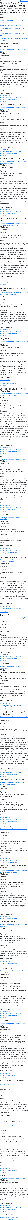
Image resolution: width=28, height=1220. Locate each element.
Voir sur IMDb (4, 101)
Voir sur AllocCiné (5, 95)
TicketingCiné (24, 1)
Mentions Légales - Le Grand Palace (10, 25)
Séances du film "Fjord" (19, 459)
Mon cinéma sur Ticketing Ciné (9, 1217)
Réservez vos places (6, 49)
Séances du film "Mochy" (19, 1178)
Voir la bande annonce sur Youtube (10, 97)
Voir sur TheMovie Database (8, 99)
